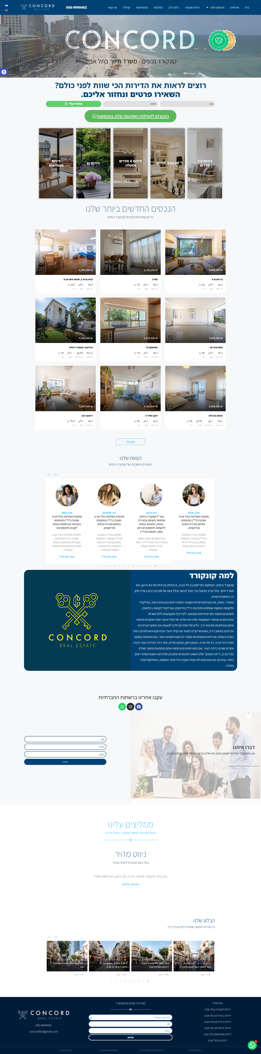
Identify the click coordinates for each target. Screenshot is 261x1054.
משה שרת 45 (216, 347)
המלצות (158, 7)
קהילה (126, 7)
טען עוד (130, 442)
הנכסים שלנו (217, 7)
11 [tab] (110, 566)
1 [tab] (155, 566)
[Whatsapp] (122, 706)
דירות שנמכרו (192, 7)
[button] (4, 72)
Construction (61, 960)
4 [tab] (141, 566)
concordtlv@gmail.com (43, 1031)
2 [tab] (150, 566)
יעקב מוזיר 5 (151, 415)
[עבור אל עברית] (6, 5)
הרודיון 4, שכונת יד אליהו (81, 347)
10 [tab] (114, 566)
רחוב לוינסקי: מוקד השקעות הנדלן (195, 967)
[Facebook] (139, 706)
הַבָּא (48, 474)
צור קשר (112, 7)
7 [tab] (128, 566)
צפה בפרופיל (193, 553)
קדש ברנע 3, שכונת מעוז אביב (78, 279)
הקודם (56, 474)
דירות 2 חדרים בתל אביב (217, 1016)
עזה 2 (155, 279)
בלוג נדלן (174, 7)
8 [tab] (123, 566)
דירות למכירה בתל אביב (217, 1009)
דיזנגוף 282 (87, 415)
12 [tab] (105, 566)
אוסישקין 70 (152, 347)
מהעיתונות (142, 7)
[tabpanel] (194, 519)
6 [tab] (132, 566)
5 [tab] (137, 566)
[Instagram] (130, 706)
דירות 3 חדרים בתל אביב (217, 1022)
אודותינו (234, 7)
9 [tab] (119, 566)
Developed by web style (109, 1050)
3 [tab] (146, 566)
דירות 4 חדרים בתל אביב (217, 1028)
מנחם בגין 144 (216, 415)
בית (247, 7)
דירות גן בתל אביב (217, 1040)
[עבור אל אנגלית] (6, 10)
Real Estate (188, 963)
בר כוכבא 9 (217, 279)
